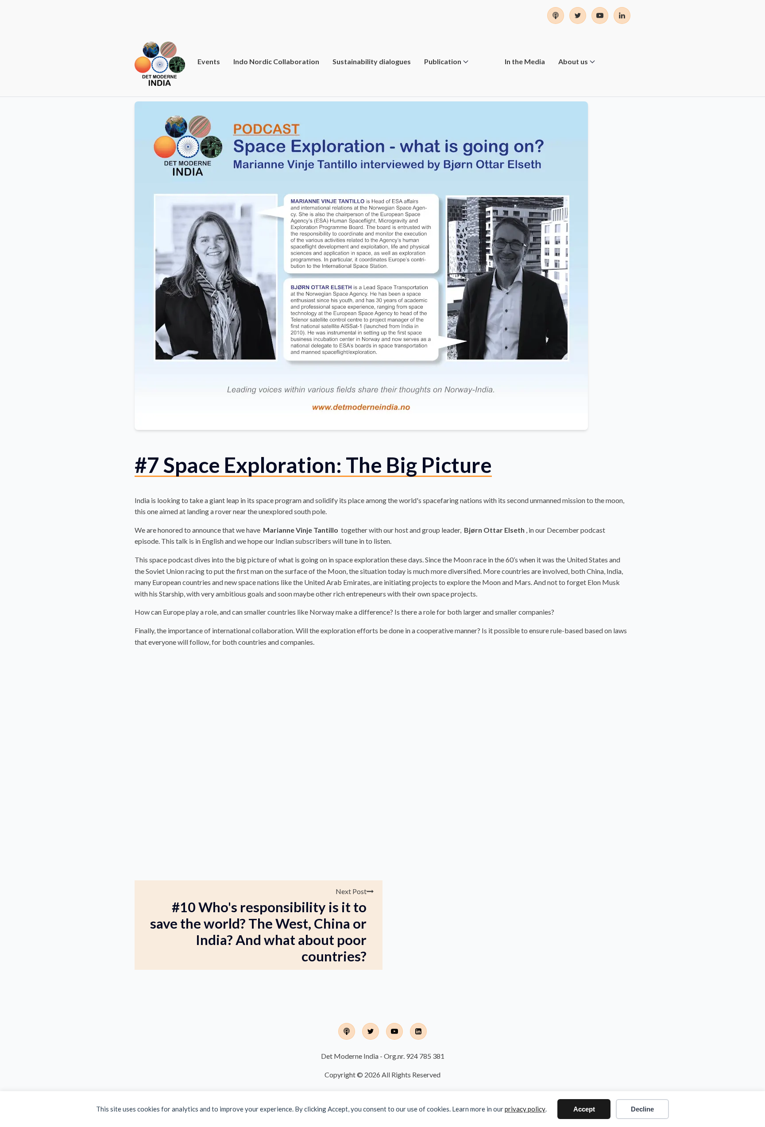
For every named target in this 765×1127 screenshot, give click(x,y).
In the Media (525, 61)
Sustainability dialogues (371, 61)
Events (208, 61)
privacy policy (525, 1109)
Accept (584, 1109)
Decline (642, 1109)
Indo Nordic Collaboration (276, 61)
